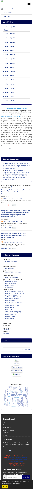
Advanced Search (26, 349)
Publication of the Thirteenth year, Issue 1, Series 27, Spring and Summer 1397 (15, 444)
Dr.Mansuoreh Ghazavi (11, 277)
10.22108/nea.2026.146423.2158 (12, 221)
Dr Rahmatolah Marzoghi (11, 298)
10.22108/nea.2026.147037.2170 (12, 198)
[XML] (11, 187)
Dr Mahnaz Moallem (10, 283)
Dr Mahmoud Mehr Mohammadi (14, 293)
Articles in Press (7, 12)
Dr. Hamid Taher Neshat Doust (13, 302)
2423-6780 (6, 330)
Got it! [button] (5, 486)
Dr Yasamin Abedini (10, 316)
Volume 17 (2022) (10, 46)
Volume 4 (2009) (9, 101)
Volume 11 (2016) (10, 71)
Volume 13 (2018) (10, 63)
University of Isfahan (10, 261)
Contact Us (6, 432)
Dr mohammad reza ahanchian (13, 313)
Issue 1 (7, 30)
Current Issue (7, 16)
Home (5, 422)
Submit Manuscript (8, 430)
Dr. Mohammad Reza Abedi (12, 297)
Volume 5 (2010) (9, 96)
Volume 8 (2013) (9, 84)
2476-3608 (6, 333)
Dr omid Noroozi (9, 285)
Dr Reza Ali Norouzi (10, 314)
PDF (12, 205)
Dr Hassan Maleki (9, 300)
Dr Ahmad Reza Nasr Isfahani (13, 273)
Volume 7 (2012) (9, 88)
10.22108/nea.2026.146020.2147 (12, 242)
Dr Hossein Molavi (9, 304)
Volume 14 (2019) (10, 59)
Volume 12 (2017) (10, 67)
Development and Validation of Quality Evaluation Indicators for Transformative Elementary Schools (15, 177)
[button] (20, 483)
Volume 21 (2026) (10, 27)
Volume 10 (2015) (10, 75)
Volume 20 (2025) (10, 34)
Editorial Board (7, 427)
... (2, 377)
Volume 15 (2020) (10, 55)
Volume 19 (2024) (10, 38)
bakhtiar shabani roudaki (11, 306)
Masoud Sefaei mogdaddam (12, 311)
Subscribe (26, 477)
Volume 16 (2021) (10, 50)
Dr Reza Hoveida (9, 268)
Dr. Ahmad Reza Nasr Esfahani (13, 291)
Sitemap (5, 435)
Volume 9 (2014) (9, 80)
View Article (4, 205)
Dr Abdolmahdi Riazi (10, 282)
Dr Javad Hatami (9, 307)
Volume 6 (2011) (9, 92)
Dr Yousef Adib (8, 309)
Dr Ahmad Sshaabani (10, 295)
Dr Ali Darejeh (8, 287)
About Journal (7, 425)
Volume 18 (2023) (10, 42)
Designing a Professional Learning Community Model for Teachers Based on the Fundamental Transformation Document (16, 172)
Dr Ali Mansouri (9, 318)
